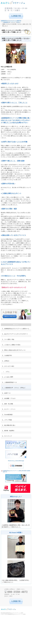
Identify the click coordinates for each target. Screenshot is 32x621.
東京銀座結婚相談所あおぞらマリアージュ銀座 (12, 613)
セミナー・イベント (9, 409)
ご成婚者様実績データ (10, 382)
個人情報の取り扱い (9, 425)
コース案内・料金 (9, 339)
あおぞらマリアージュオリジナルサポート (16, 334)
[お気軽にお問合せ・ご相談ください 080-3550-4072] (16, 8)
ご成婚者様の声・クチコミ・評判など (14, 387)
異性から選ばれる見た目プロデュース (14, 350)
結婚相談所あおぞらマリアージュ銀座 (16, 614)
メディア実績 (8, 420)
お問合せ (6, 361)
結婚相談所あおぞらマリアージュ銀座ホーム (16, 328)
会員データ (7, 393)
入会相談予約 (8, 355)
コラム (7, 371)
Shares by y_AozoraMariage (16, 460)
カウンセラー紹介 (9, 366)
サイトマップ (8, 436)
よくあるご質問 (8, 377)
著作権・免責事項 (9, 430)
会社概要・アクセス (9, 398)
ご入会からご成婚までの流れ (12, 344)
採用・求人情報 (8, 404)
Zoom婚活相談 (8, 414)
